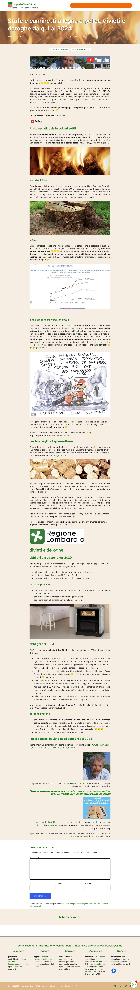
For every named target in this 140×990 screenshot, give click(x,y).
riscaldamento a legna (59, 49)
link (97, 962)
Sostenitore (115, 962)
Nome (33, 883)
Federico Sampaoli (79, 783)
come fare (98, 964)
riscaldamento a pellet (81, 49)
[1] (134, 985)
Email (60, 883)
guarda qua (41, 347)
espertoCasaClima (25, 4)
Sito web (88, 883)
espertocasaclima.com (42, 959)
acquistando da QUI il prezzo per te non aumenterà (59, 822)
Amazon (102, 957)
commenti (63, 959)
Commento (35, 857)
